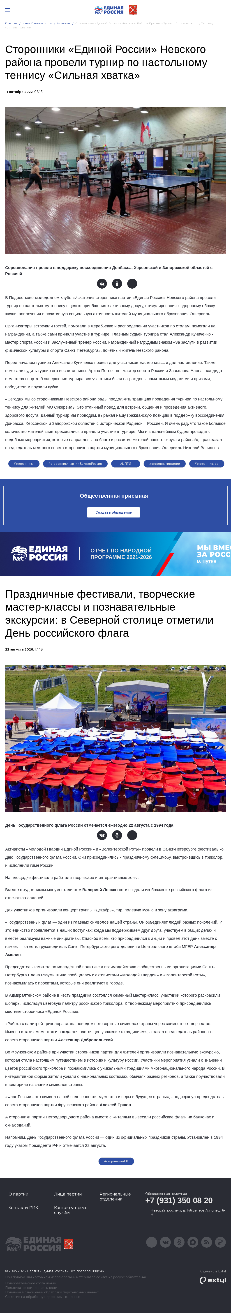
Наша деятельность (37, 23)
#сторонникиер (206, 463)
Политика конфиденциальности (31, 1288)
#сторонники (24, 463)
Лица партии (68, 1194)
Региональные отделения (115, 1197)
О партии (18, 1194)
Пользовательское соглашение (30, 1283)
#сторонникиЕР (116, 1161)
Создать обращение (113, 512)
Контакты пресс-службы (71, 1210)
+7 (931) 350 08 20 (179, 1200)
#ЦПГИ (125, 463)
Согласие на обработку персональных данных (42, 1297)
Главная (11, 23)
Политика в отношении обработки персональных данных (52, 1292)
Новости (63, 23)
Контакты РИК (23, 1207)
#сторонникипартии (164, 463)
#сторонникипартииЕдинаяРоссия (75, 463)
